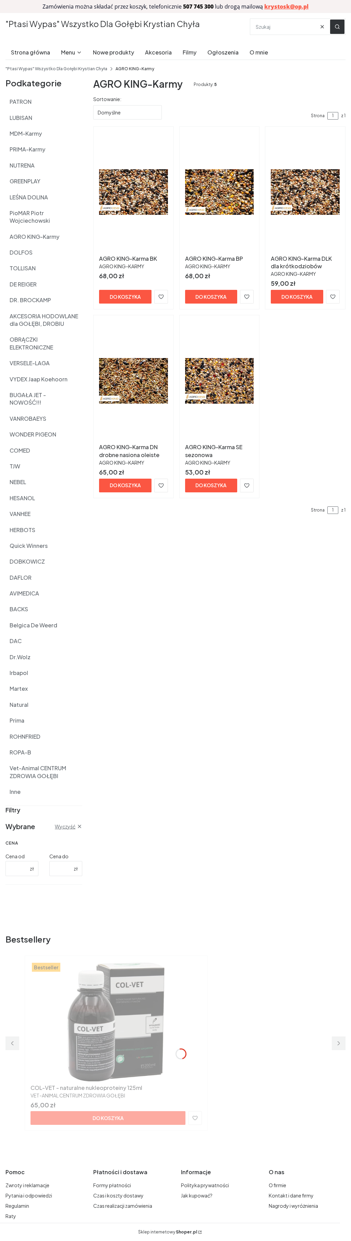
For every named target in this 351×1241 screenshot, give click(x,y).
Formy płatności (112, 1185)
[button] (337, 27)
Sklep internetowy (167, 1231)
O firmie (277, 1185)
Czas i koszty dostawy (118, 1195)
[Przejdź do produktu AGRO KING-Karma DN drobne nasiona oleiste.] (133, 381)
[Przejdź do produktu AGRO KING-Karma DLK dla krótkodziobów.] (305, 192)
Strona (318, 115)
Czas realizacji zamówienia (122, 1206)
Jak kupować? (197, 1195)
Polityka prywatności (205, 1185)
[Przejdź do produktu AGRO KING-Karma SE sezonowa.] (219, 381)
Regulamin (17, 1206)
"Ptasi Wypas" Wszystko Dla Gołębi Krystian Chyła (102, 24)
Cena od (15, 856)
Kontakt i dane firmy (291, 1195)
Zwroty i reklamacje (27, 1185)
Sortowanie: (107, 99)
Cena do (59, 856)
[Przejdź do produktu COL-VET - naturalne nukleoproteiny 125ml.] (116, 1021)
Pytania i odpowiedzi (28, 1195)
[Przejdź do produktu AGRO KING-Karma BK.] (133, 192)
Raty (10, 1216)
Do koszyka (125, 297)
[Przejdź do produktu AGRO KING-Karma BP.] (219, 192)
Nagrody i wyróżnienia (293, 1206)
